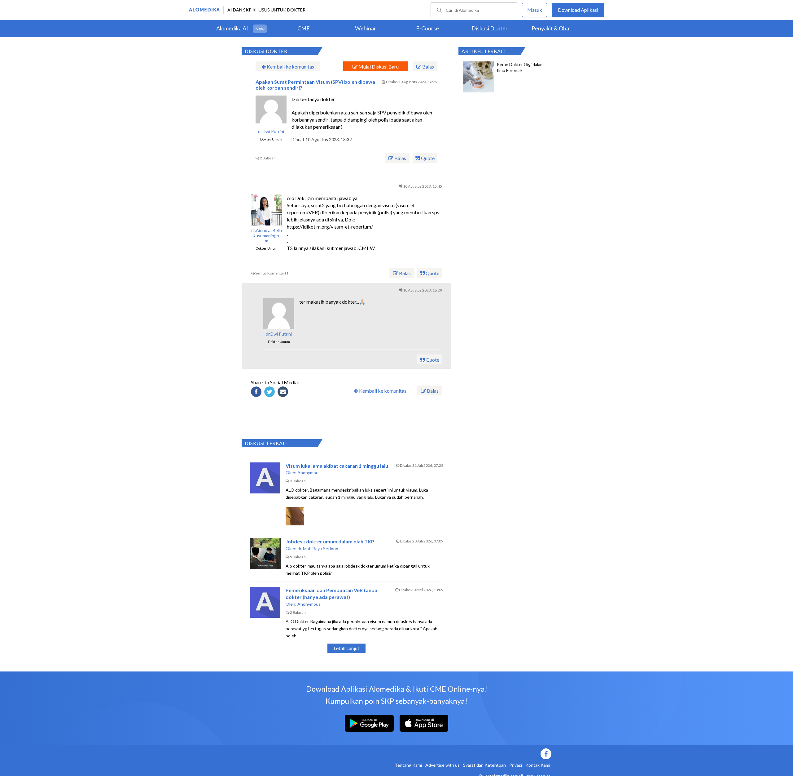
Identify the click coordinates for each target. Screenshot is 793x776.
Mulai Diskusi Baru (378, 66)
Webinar (365, 28)
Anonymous (309, 472)
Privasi (515, 765)
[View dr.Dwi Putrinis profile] (271, 111)
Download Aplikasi (578, 10)
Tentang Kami (408, 765)
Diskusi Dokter (489, 28)
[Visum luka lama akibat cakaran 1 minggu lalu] (265, 477)
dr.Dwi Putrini (271, 131)
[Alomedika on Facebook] (443, 753)
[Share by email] (284, 392)
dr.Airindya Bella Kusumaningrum (266, 235)
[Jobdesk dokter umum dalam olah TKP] (265, 553)
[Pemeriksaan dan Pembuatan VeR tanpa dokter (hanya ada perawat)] (265, 602)
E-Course (427, 28)
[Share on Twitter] (270, 392)
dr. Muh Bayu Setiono (317, 548)
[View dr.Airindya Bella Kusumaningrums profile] (266, 209)
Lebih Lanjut (346, 648)
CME (303, 28)
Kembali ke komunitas (290, 66)
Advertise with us (442, 765)
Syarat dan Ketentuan (484, 765)
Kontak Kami (537, 765)
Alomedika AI (232, 28)
